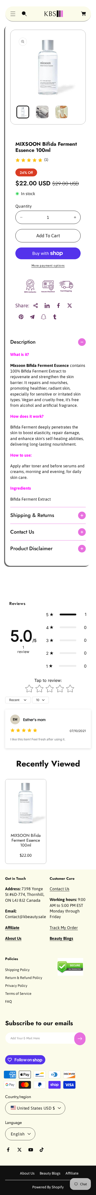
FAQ (8, 1001)
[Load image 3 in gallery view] (61, 112)
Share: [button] (22, 305)
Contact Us (59, 888)
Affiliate (72, 1173)
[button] (12, 13)
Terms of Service (18, 993)
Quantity (23, 206)
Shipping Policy (17, 970)
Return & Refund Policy (23, 978)
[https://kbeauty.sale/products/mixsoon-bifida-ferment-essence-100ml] (47, 305)
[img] (28, 161)
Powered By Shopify (48, 1187)
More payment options (48, 265)
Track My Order (64, 927)
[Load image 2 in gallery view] (42, 112)
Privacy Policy (16, 986)
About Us (27, 1173)
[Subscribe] (80, 1038)
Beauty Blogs (50, 1173)
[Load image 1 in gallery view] (22, 112)
